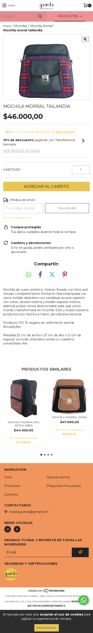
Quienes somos (58, 477)
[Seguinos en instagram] (7, 529)
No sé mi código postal (17, 217)
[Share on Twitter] (52, 274)
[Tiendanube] (47, 591)
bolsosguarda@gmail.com (29, 512)
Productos (12, 486)
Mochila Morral (41, 26)
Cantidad (11, 170)
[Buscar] (40, 16)
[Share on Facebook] (40, 274)
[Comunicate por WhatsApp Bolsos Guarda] (83, 600)
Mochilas (20, 26)
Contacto (11, 494)
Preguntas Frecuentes (63, 486)
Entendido (47, 627)
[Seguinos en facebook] (17, 529)
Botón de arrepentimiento (46, 605)
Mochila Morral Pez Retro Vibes (23, 424)
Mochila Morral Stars (69, 417)
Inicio (7, 26)
